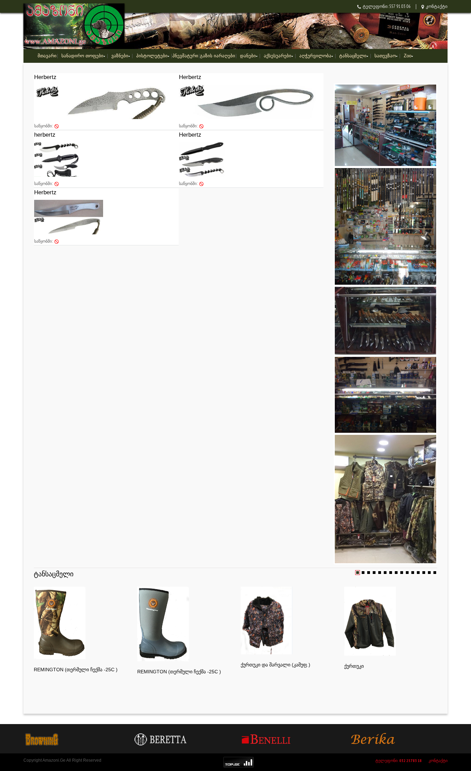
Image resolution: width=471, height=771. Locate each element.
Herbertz (45, 77)
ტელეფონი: (398, 760)
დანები (248, 55)
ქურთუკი (354, 666)
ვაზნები (119, 55)
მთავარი (47, 55)
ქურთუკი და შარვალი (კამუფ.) (275, 664)
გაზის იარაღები (217, 55)
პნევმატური (185, 55)
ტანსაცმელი (353, 55)
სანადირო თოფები (82, 55)
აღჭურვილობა (315, 55)
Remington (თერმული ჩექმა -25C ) (76, 669)
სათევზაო (385, 55)
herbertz (45, 134)
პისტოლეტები (152, 55)
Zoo (407, 55)
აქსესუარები (277, 55)
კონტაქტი (437, 6)
